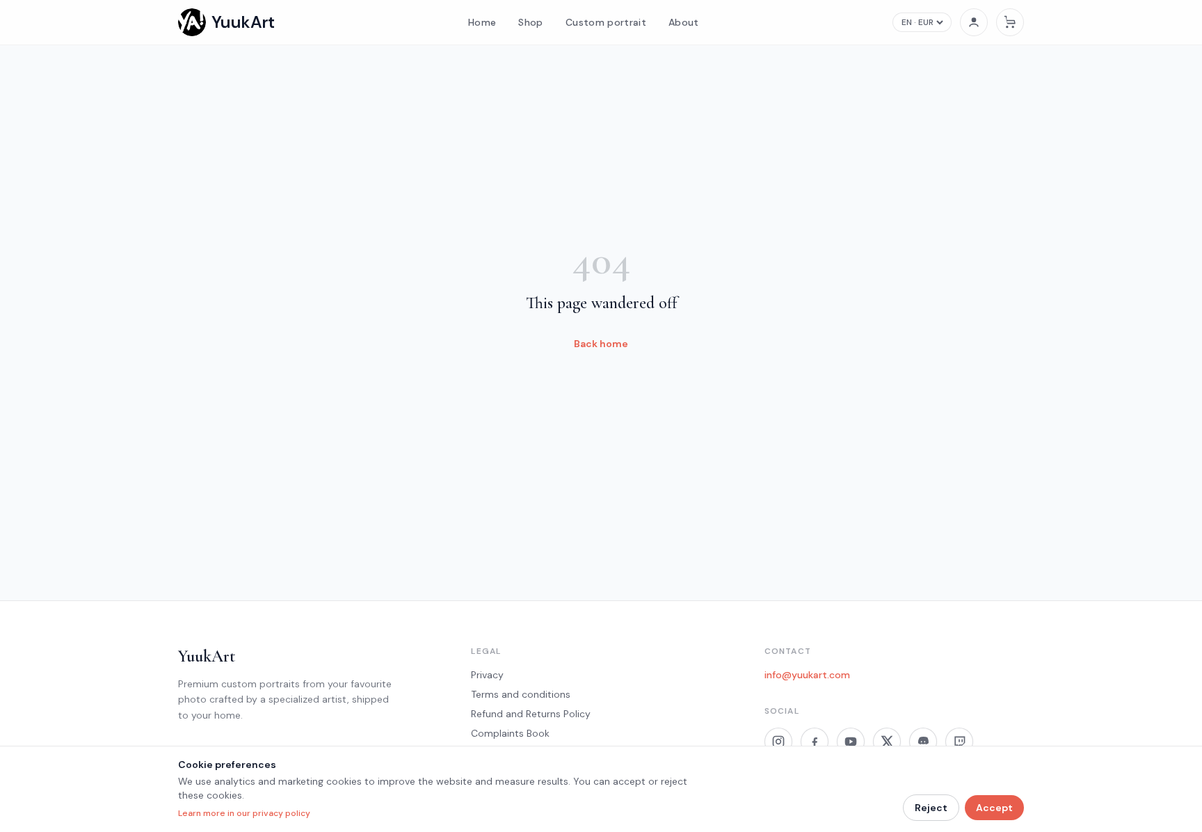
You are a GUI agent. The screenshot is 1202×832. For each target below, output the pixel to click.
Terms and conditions (520, 694)
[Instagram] (778, 741)
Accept (994, 807)
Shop (530, 22)
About (683, 22)
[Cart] (1010, 22)
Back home (601, 343)
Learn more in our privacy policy (244, 813)
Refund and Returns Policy (531, 713)
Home (482, 22)
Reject (931, 807)
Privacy (487, 675)
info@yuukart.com (807, 675)
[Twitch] (959, 741)
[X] (887, 741)
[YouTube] (851, 741)
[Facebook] (814, 741)
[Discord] (923, 741)
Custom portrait (606, 22)
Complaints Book (510, 733)
